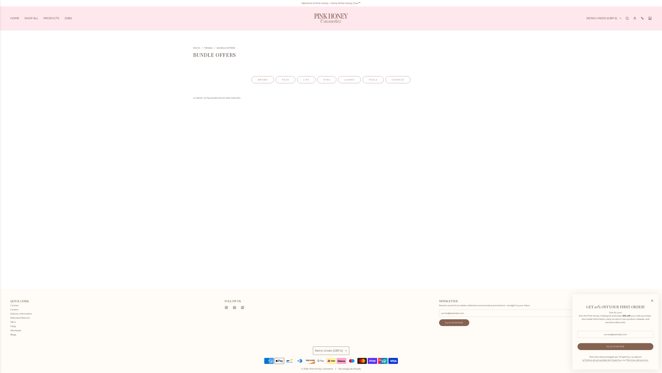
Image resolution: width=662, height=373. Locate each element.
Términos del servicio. (637, 360)
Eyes (326, 79)
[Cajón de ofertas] (642, 18)
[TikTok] (242, 307)
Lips (306, 79)
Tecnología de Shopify (349, 368)
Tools (373, 79)
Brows (263, 79)
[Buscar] (627, 18)
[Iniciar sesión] (635, 18)
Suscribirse (454, 322)
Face (285, 79)
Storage (398, 79)
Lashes (349, 79)
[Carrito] (650, 18)
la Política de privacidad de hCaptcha (601, 360)
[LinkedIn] (234, 307)
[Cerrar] (652, 300)
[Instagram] (226, 307)
